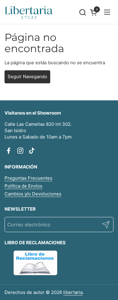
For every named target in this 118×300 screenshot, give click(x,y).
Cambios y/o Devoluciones (33, 194)
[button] (82, 12)
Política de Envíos (23, 186)
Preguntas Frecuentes (28, 178)
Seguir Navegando (27, 76)
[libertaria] (29, 12)
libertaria (73, 292)
